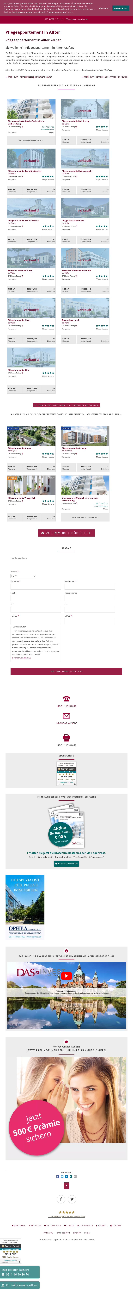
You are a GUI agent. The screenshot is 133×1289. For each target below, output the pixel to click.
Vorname (15, 581)
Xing (71, 1176)
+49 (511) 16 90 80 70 (66, 706)
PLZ (12, 604)
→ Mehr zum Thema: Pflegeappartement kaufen (29, 76)
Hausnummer (71, 592)
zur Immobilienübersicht (68, 533)
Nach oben (66, 1185)
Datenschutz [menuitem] (63, 1233)
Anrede (15, 571)
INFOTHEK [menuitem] (102, 1225)
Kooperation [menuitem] (86, 1225)
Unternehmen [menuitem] (54, 1225)
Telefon (15, 615)
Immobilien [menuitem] (19, 1225)
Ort (66, 604)
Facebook (57, 1176)
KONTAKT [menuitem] (117, 1225)
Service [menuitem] (70, 1225)
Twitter (62, 1176)
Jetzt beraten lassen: (15, 1272)
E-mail (75, 1176)
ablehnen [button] (104, 7)
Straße (14, 592)
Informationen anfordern (66, 671)
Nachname (70, 581)
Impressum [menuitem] (48, 1233)
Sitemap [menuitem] (77, 1233)
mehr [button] (70, 12)
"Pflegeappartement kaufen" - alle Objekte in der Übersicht (67, 405)
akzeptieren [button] (120, 7)
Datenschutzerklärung (21, 658)
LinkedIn (66, 1176)
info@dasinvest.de (66, 723)
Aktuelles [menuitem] (36, 1225)
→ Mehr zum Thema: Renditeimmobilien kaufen (104, 76)
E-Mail (69, 615)
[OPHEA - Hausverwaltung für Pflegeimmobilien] (66, 908)
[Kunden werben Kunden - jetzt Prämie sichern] (66, 1107)
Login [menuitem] (87, 1233)
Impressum (44, 1239)
